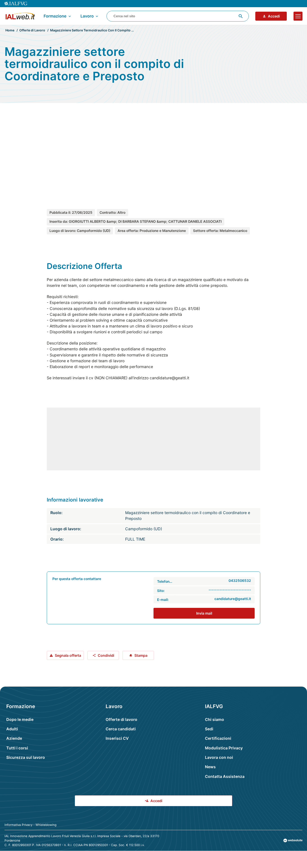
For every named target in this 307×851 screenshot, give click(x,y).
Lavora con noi (219, 757)
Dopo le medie (19, 719)
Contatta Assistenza (225, 776)
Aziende (14, 738)
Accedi (274, 16)
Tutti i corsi (17, 748)
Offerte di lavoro (121, 719)
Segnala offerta (68, 655)
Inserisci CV (117, 738)
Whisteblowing (46, 825)
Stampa (140, 655)
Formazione (55, 16)
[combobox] (178, 16)
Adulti (12, 729)
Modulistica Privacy (224, 748)
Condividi (106, 655)
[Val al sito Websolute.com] (293, 840)
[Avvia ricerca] (240, 16)
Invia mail (204, 613)
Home (9, 30)
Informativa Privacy (18, 825)
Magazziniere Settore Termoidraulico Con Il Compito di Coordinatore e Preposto (111, 30)
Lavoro (87, 16)
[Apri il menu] (298, 16)
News (210, 766)
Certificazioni (218, 738)
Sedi (209, 729)
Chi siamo (214, 719)
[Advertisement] (153, 148)
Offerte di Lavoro (32, 30)
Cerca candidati (121, 729)
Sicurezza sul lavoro (25, 757)
